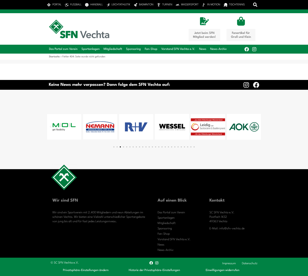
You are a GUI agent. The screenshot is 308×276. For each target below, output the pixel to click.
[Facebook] (246, 49)
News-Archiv (218, 49)
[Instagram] (254, 49)
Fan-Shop (151, 49)
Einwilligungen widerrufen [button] (222, 270)
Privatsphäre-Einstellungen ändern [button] (86, 270)
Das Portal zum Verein (63, 49)
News (202, 49)
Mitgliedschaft (113, 49)
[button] (255, 5)
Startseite (54, 56)
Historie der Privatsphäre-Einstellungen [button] (154, 270)
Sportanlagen (90, 49)
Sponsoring (133, 49)
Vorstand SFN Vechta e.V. (178, 49)
